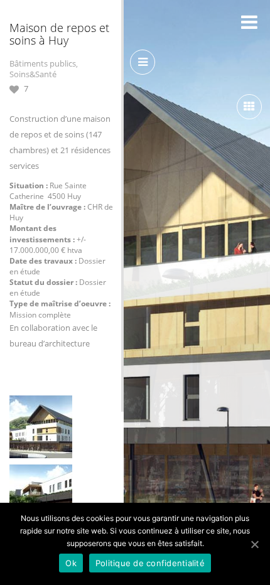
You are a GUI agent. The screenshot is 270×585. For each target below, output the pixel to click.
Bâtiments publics (42, 63)
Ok (71, 563)
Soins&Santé (33, 74)
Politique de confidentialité (150, 563)
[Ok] (254, 544)
